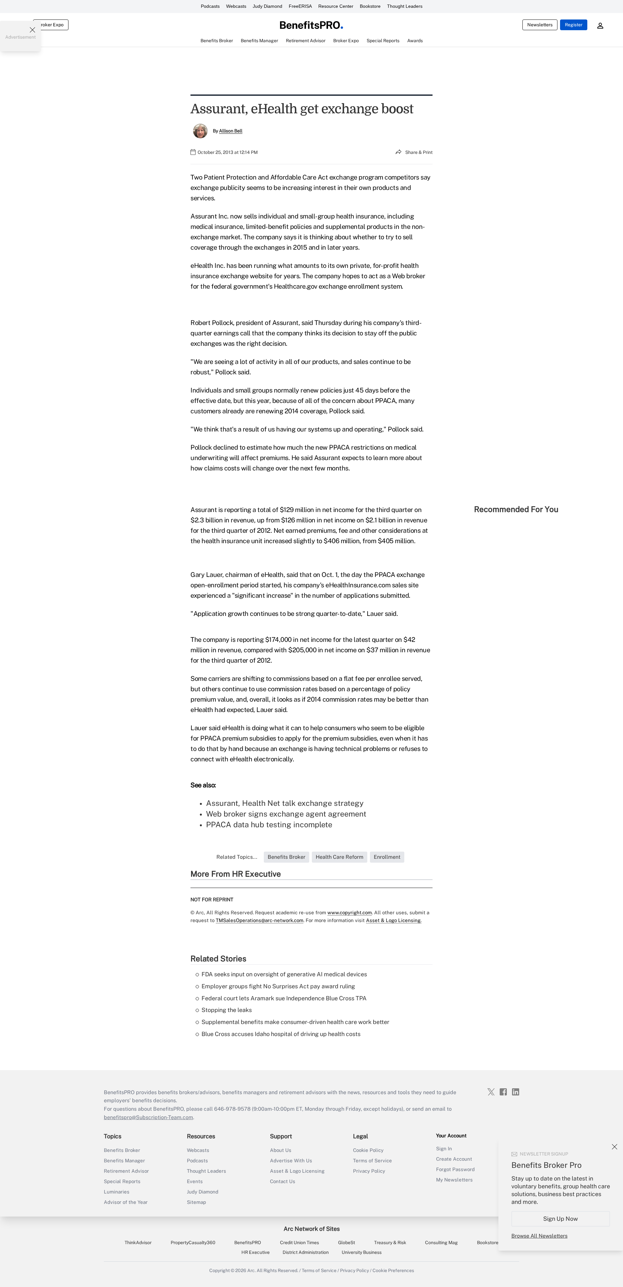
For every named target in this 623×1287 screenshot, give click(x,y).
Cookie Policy (368, 1150)
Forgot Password (455, 1169)
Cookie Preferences (393, 1270)
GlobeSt (346, 1242)
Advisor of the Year (126, 1202)
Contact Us (282, 1181)
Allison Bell (230, 130)
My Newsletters (454, 1179)
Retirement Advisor (126, 1171)
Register (573, 24)
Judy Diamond (267, 6)
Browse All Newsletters (539, 1236)
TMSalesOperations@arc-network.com (259, 920)
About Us (280, 1150)
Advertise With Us (291, 1160)
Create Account (454, 1159)
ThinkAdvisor (138, 1242)
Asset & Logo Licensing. (393, 920)
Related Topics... (236, 857)
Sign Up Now (561, 1218)
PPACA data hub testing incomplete (269, 824)
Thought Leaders (404, 6)
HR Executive (255, 1252)
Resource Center (335, 6)
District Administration (306, 1252)
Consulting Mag (441, 1242)
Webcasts (236, 6)
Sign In (444, 1148)
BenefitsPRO (247, 1242)
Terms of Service (372, 1160)
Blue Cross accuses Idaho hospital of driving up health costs (281, 1034)
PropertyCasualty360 (193, 1242)
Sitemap (196, 1202)
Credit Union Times (299, 1242)
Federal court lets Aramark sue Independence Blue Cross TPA (284, 998)
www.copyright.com (349, 912)
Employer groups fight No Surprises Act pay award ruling (278, 986)
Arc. (251, 1270)
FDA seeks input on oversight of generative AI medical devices (284, 974)
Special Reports (122, 1181)
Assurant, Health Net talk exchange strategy (285, 803)
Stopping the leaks (227, 1009)
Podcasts (210, 6)
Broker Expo (51, 24)
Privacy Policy (369, 1171)
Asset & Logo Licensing (297, 1171)
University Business (362, 1252)
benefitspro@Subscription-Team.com (148, 1117)
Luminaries (116, 1191)
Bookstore (370, 6)
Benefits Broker (122, 1150)
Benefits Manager (124, 1160)
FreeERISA (300, 6)
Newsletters (540, 24)
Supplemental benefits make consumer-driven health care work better (295, 1021)
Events (195, 1181)
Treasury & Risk (390, 1242)
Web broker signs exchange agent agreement (286, 813)
